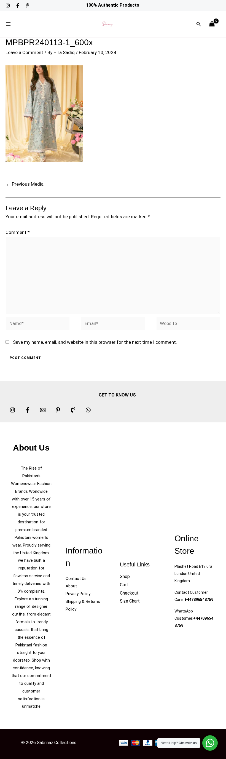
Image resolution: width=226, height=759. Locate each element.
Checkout (129, 593)
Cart (124, 584)
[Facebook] (17, 5)
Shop (125, 576)
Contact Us (76, 578)
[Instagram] (8, 5)
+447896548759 (198, 599)
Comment (18, 232)
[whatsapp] (88, 410)
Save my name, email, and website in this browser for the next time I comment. (95, 342)
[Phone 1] (73, 410)
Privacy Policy (78, 593)
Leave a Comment (24, 52)
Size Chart (130, 601)
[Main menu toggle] (8, 24)
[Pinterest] (27, 5)
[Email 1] (42, 410)
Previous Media (25, 184)
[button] (198, 24)
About (71, 586)
